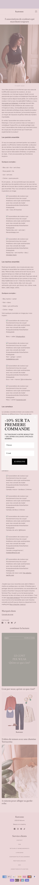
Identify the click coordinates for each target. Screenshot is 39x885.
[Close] (35, 417)
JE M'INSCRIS (19, 462)
